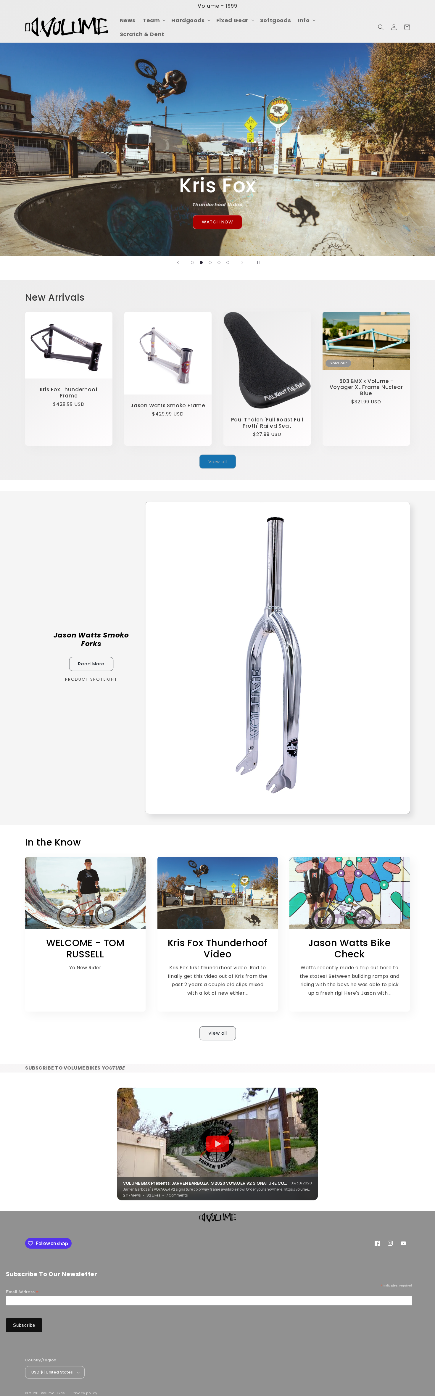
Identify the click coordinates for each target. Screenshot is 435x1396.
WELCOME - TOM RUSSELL (85, 948)
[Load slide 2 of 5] (201, 262)
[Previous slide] (177, 262)
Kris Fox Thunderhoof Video (217, 948)
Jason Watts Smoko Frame (167, 405)
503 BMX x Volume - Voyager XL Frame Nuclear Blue (366, 387)
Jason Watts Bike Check (349, 948)
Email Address (22, 1292)
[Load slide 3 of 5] (210, 262)
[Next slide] (242, 262)
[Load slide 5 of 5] (227, 262)
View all (217, 461)
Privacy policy (84, 1392)
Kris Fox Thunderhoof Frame (69, 393)
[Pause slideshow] (257, 262)
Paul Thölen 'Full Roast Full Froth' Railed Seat (267, 423)
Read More (91, 664)
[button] (153, 20)
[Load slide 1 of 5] (192, 262)
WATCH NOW (217, 222)
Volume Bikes (53, 1393)
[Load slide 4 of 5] (219, 262)
